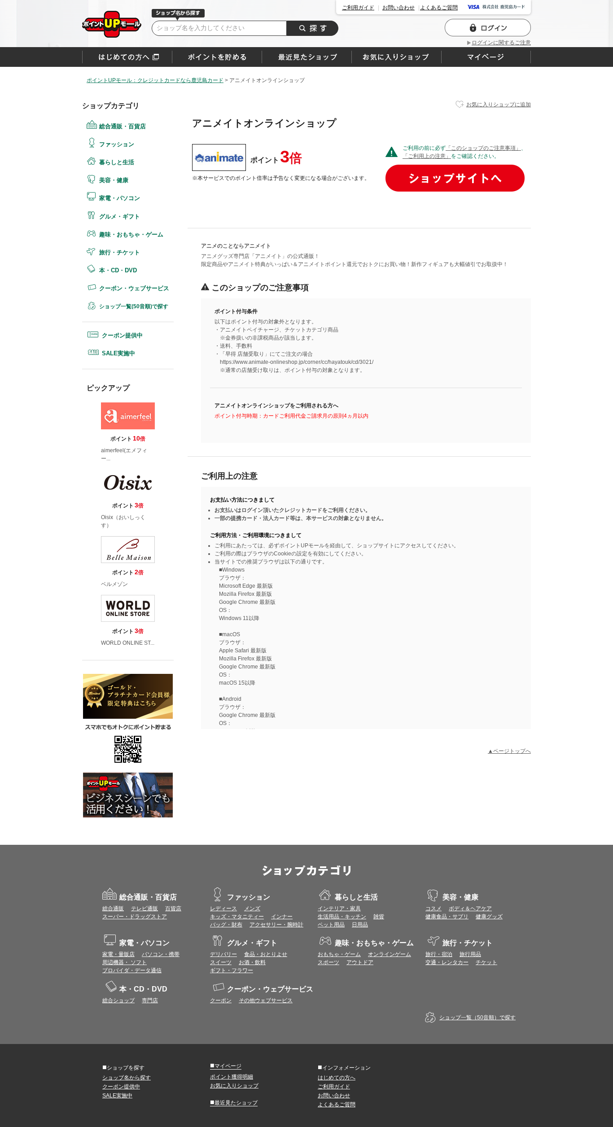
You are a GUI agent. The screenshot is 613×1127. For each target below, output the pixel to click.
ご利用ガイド (358, 7)
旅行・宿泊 (438, 954)
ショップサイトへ (455, 178)
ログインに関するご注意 (501, 42)
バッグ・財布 (226, 925)
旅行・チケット (119, 252)
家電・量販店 (118, 954)
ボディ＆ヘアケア (470, 908)
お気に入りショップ (234, 1086)
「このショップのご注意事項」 (483, 148)
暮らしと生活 (116, 162)
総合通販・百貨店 (122, 126)
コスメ (433, 908)
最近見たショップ (234, 1102)
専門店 (150, 1000)
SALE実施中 (118, 353)
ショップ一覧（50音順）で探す (477, 1017)
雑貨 (378, 916)
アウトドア (359, 962)
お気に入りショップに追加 (498, 104)
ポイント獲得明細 (231, 1077)
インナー (282, 916)
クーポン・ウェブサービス (134, 288)
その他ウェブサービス (266, 1000)
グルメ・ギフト (119, 216)
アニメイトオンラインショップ (111, 24)
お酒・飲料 (252, 962)
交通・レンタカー (447, 962)
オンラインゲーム (389, 954)
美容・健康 (113, 180)
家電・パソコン (119, 198)
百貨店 (173, 908)
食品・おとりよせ (265, 954)
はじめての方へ (127, 57)
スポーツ (328, 962)
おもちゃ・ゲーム (339, 954)
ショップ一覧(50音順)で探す (133, 306)
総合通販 (113, 908)
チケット (486, 962)
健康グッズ (489, 916)
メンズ (252, 908)
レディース (223, 908)
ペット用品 (331, 925)
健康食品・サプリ (447, 916)
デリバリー (223, 954)
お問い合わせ (398, 7)
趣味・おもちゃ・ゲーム (131, 234)
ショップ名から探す (126, 1078)
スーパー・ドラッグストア (134, 916)
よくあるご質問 (439, 7)
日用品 (360, 925)
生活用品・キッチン (342, 916)
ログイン (488, 27)
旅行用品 (470, 954)
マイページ (225, 1065)
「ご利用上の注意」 (427, 156)
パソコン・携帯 (161, 954)
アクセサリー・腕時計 (276, 925)
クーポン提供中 (122, 335)
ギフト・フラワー (231, 970)
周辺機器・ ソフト (124, 962)
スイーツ (221, 962)
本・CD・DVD (118, 270)
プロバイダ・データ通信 (132, 970)
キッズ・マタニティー (237, 916)
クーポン (221, 1000)
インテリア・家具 (339, 908)
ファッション (116, 144)
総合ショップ (118, 1000)
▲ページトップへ (509, 751)
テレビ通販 (144, 908)
